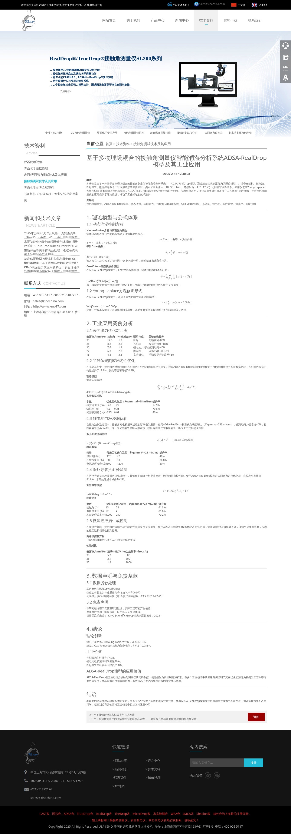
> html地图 (153, 777)
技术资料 (206, 20)
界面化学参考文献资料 (39, 187)
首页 (109, 144)
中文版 (241, 5)
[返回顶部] (285, 79)
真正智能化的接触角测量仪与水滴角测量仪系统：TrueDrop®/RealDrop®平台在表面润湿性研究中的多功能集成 (51, 246)
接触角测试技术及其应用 (152, 144)
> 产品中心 (153, 760)
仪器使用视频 (33, 162)
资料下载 (230, 20)
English (262, 5)
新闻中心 (182, 20)
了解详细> (66, 91)
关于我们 (133, 20)
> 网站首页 (119, 760)
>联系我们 (119, 777)
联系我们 (255, 20)
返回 (256, 717)
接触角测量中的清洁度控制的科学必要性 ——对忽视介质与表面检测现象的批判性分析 (148, 719)
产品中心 (157, 20)
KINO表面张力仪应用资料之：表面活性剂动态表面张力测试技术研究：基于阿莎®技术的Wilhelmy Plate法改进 (51, 271)
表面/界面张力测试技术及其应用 (45, 175)
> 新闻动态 (119, 769)
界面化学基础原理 (36, 168)
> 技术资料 (153, 769)
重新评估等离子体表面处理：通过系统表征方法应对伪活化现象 (51, 252)
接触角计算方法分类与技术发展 (117, 715)
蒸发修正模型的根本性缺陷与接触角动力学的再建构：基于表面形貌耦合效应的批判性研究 (51, 263)
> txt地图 (118, 786)
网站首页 (109, 20)
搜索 (253, 763)
